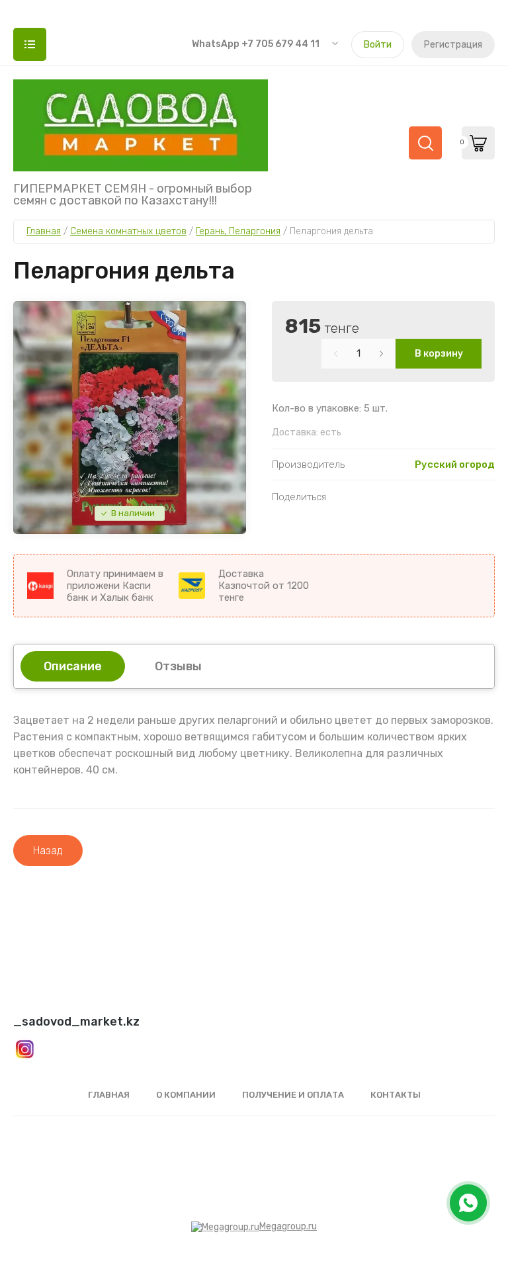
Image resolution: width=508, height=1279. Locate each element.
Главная (109, 1095)
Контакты (395, 1095)
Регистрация (453, 44)
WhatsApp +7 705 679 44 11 (255, 44)
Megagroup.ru (288, 1226)
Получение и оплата (293, 1095)
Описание (73, 666)
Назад (48, 850)
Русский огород (455, 464)
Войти (378, 44)
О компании (186, 1095)
